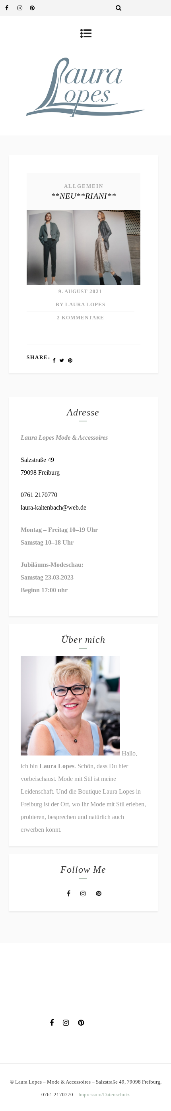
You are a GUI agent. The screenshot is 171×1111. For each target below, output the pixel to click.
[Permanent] (83, 283)
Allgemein (83, 186)
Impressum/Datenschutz (104, 1094)
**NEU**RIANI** (83, 195)
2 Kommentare (80, 318)
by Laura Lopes (80, 304)
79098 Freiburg (40, 472)
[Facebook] (11, 8)
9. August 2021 (80, 291)
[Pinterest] (36, 8)
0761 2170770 (39, 494)
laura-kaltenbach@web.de (53, 507)
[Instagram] (23, 8)
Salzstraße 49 (37, 459)
